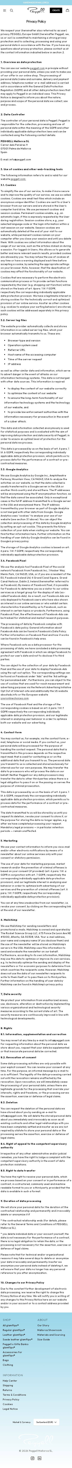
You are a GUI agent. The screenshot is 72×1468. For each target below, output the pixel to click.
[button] (4, 10)
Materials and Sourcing (51, 1334)
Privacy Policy (11, 1399)
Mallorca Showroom (49, 1330)
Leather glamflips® (14, 1334)
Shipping (8, 1385)
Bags (6, 1360)
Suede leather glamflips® (18, 1339)
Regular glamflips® (14, 1330)
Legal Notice (10, 1408)
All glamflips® (11, 1325)
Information (13, 1375)
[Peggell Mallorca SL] (36, 1440)
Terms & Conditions (14, 1394)
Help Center (10, 1380)
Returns (7, 1390)
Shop (7, 1320)
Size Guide (43, 1339)
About (42, 1320)
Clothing (8, 1364)
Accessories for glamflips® (12, 1354)
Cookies (8, 1404)
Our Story (43, 1325)
